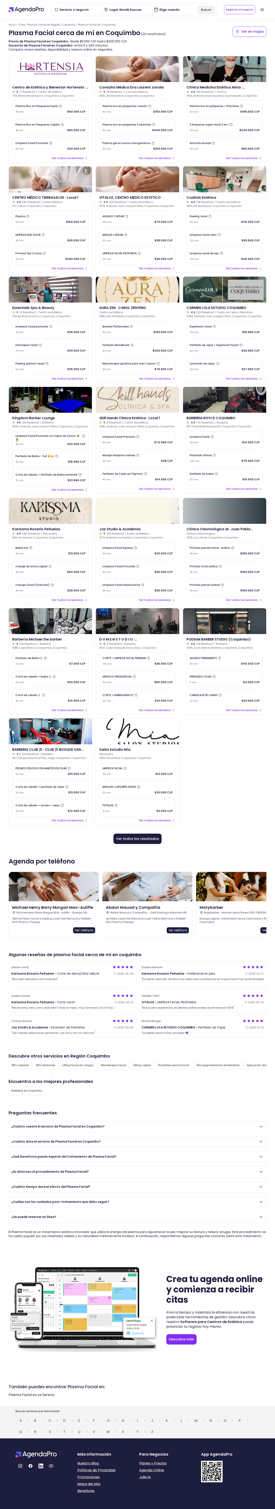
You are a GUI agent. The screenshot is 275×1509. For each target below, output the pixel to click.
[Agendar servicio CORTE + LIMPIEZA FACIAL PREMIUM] (137, 661)
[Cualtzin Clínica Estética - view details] (224, 179)
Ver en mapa (252, 31)
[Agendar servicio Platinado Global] (225, 458)
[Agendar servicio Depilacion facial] (225, 329)
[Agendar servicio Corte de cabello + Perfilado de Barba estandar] (50, 477)
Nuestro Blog (88, 1463)
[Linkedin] (41, 1466)
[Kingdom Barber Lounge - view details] (50, 400)
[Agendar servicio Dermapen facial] (50, 348)
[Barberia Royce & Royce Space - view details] (224, 400)
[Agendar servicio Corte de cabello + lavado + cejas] (50, 808)
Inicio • (13, 24)
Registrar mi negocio (239, 9)
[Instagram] (20, 1466)
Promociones (88, 1477)
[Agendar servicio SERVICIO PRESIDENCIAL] (137, 679)
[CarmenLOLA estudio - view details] (224, 289)
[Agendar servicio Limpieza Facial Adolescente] (137, 588)
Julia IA (145, 1477)
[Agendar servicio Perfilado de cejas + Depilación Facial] (225, 348)
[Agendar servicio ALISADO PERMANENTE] (225, 661)
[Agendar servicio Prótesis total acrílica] (225, 569)
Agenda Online (151, 1470)
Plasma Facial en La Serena (31, 1394)
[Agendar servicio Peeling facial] (225, 219)
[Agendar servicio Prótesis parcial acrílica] (225, 588)
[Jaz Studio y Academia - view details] (137, 511)
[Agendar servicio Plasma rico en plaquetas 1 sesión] (137, 109)
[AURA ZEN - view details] (137, 289)
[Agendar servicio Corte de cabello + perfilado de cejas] (50, 790)
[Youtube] (51, 1466)
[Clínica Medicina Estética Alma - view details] (224, 69)
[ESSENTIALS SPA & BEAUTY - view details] (50, 289)
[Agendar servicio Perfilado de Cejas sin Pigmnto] (137, 476)
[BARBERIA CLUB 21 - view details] (50, 731)
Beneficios (86, 1490)
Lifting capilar (142, 1065)
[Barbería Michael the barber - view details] (50, 621)
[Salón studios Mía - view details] (137, 731)
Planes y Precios (153, 1463)
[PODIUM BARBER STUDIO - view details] (224, 621)
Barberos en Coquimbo (26, 1090)
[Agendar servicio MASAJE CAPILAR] (137, 238)
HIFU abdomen (45, 1065)
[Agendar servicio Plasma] (50, 219)
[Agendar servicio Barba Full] (50, 551)
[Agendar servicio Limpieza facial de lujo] (225, 256)
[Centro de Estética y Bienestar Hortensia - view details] (50, 69)
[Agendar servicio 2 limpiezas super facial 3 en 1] (225, 127)
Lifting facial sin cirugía (78, 1065)
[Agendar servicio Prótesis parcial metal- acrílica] (225, 551)
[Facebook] (30, 1466)
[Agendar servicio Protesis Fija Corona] (50, 256)
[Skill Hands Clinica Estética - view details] (137, 400)
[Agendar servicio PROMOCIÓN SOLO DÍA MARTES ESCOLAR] (50, 771)
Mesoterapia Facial (113, 1065)
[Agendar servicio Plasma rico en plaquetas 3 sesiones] (137, 127)
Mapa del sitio (89, 1483)
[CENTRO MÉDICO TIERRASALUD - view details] (50, 179)
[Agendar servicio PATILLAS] (137, 808)
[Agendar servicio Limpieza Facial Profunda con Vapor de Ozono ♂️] (50, 440)
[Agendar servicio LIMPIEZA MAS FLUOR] (50, 238)
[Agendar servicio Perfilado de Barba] (50, 661)
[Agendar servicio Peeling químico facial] (50, 366)
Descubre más (181, 1339)
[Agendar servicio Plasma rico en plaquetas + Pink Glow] (225, 109)
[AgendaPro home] (26, 9)
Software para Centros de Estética (211, 1321)
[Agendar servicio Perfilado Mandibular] (137, 348)
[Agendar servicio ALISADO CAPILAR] (137, 219)
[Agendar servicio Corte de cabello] (50, 698)
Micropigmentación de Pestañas (218, 1065)
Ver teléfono (84, 930)
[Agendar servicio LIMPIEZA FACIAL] (137, 771)
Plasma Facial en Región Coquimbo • (52, 24)
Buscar (206, 10)
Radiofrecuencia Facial (173, 1065)
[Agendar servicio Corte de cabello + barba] (50, 679)
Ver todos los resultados (137, 838)
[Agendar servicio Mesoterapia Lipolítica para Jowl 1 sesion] (137, 366)
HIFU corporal (20, 1065)
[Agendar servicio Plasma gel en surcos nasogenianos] (137, 146)
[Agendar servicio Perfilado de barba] (225, 476)
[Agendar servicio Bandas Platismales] (137, 329)
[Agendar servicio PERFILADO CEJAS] (225, 679)
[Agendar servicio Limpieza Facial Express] (137, 551)
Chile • (22, 24)
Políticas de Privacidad (96, 1470)
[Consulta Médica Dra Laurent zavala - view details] (137, 69)
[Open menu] (262, 9)
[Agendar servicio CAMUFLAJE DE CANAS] (225, 698)
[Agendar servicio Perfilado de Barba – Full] (50, 459)
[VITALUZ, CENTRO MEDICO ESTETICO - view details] (137, 179)
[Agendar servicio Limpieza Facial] (225, 439)
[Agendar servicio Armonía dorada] (225, 146)
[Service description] (60, 106)
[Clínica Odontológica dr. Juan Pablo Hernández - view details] (224, 511)
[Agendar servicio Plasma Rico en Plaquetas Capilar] (50, 127)
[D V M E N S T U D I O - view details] (137, 621)
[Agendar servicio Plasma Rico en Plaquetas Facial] (50, 109)
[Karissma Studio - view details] (50, 511)
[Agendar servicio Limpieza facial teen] (225, 238)
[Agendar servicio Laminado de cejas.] (225, 366)
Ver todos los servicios (67, 158)
